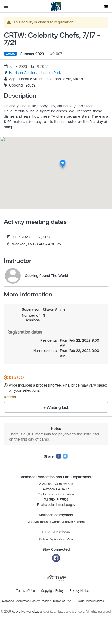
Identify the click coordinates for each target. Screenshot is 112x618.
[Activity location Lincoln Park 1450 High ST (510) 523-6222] (62, 161)
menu (6, 6)
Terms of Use (62, 601)
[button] (56, 505)
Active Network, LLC (26, 611)
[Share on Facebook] (59, 458)
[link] (35, 73)
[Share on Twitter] (65, 458)
